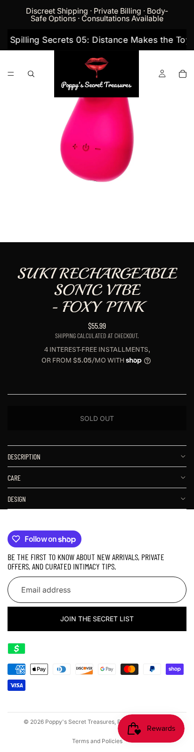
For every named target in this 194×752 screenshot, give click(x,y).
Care (14, 477)
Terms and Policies (97, 740)
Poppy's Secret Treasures (79, 721)
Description (24, 456)
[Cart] (182, 73)
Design (17, 498)
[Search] (31, 73)
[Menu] (11, 74)
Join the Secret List (97, 619)
